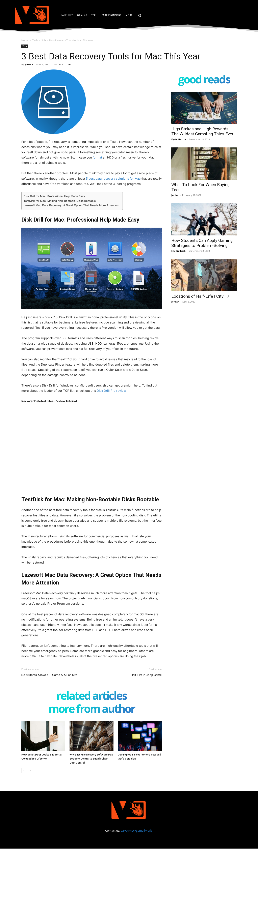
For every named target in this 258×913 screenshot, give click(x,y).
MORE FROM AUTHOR (91, 709)
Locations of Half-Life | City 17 (200, 296)
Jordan (29, 64)
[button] (139, 15)
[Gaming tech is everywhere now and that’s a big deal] (140, 736)
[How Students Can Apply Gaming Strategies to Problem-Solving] (204, 219)
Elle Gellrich (178, 250)
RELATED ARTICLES (91, 696)
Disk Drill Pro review (111, 391)
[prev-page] (23, 770)
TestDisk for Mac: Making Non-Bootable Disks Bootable (60, 200)
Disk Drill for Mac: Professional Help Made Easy (54, 196)
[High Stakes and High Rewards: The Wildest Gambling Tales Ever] (204, 108)
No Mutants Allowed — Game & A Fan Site (49, 675)
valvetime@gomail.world (137, 830)
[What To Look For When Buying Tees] (204, 163)
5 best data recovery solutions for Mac (113, 178)
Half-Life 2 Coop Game (146, 675)
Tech (35, 40)
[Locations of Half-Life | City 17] (204, 275)
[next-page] (30, 770)
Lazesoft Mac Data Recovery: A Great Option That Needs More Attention (71, 205)
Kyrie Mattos (178, 139)
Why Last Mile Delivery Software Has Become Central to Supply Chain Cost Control (91, 758)
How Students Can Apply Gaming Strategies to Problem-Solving (202, 243)
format (97, 157)
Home (24, 40)
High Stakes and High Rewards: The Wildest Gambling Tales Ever (202, 131)
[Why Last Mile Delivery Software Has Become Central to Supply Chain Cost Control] (91, 736)
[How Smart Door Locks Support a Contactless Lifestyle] (43, 736)
